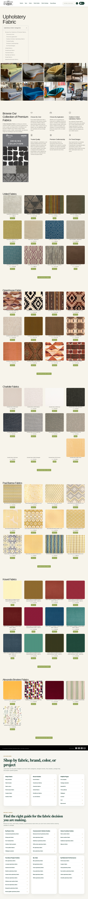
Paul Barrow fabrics (37, 793)
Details (54, 218)
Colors (30, 3)
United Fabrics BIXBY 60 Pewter (75, 214)
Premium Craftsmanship (12, 43)
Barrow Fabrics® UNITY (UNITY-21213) (54, 503)
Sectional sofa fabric (10, 867)
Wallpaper (63, 793)
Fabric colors (8, 786)
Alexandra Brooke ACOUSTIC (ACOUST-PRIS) (33, 699)
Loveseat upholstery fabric (11, 864)
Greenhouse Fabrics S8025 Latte (75, 335)
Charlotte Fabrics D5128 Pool (75, 432)
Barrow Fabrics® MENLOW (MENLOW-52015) (54, 553)
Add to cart (12, 218)
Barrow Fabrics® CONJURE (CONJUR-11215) (12, 553)
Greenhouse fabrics (37, 782)
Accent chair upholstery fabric (12, 874)
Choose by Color (10, 34)
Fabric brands (8, 782)
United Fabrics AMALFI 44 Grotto (12, 264)
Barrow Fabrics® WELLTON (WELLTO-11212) (33, 503)
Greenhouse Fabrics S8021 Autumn (75, 361)
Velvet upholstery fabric (66, 874)
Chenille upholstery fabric (66, 877)
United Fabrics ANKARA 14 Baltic (54, 239)
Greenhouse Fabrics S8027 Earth (33, 335)
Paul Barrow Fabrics (10, 55)
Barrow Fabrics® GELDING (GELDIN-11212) (75, 528)
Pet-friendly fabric (9, 840)
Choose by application (11, 36)
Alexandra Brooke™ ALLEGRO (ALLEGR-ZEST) (12, 699)
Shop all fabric (8, 779)
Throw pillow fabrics (10, 847)
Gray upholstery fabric (38, 871)
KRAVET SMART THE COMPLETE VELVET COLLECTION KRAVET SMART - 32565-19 (75, 600)
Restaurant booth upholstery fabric (41, 833)
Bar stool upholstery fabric (11, 884)
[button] (26, 27)
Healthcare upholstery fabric (39, 840)
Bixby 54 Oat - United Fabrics (33, 239)
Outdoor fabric (8, 796)
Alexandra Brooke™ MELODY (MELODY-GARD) (12, 725)
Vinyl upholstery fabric (66, 867)
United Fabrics (8, 48)
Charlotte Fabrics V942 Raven (12, 457)
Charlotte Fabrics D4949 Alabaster (33, 406)
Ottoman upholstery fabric (11, 877)
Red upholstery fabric (38, 864)
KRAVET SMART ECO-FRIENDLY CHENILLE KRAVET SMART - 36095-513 (54, 627)
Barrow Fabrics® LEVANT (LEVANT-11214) (54, 528)
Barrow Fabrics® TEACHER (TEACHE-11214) (75, 503)
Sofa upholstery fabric (10, 860)
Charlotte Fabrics (9, 52)
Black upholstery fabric (38, 874)
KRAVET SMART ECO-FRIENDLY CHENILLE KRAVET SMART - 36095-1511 (12, 653)
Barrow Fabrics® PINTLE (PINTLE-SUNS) (12, 528)
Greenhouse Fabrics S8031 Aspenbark (33, 310)
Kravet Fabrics (8, 57)
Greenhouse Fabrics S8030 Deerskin (54, 310)
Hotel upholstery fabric (38, 837)
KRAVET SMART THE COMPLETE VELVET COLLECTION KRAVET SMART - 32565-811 (54, 653)
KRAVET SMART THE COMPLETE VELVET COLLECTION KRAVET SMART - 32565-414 (33, 600)
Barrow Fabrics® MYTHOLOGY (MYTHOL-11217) (33, 528)
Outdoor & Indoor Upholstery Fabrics (15, 39)
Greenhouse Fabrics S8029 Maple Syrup (75, 310)
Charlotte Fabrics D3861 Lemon (75, 457)
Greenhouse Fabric (10, 50)
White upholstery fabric (38, 877)
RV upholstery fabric (37, 847)
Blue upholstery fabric (38, 860)
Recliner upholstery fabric (11, 871)
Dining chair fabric (9, 837)
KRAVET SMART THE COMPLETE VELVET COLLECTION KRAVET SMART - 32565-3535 (75, 653)
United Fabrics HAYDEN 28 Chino (12, 214)
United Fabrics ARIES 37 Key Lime (12, 239)
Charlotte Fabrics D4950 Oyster (12, 406)
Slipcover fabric (64, 844)
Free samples (63, 779)
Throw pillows (64, 789)
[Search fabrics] (77, 3)
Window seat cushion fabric (11, 881)
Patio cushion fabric (65, 833)
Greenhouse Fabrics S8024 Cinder (12, 361)
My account (63, 803)
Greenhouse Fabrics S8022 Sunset (54, 361)
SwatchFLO (63, 786)
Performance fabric (9, 789)
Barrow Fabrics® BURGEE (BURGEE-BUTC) (33, 553)
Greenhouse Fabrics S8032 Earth (12, 310)
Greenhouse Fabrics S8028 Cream (12, 335)
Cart (62, 800)
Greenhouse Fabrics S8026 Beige (54, 335)
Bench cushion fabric (65, 837)
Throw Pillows (53, 3)
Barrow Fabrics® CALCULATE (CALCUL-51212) (12, 503)
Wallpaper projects (9, 850)
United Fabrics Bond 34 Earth (75, 264)
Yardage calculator (65, 782)
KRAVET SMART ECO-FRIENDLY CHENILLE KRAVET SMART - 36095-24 (54, 600)
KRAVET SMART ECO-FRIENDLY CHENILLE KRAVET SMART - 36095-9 (12, 627)
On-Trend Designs (10, 45)
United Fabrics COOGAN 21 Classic (54, 214)
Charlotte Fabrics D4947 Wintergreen (75, 406)
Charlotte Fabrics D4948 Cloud (54, 406)
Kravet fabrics (36, 779)
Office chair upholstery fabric (39, 844)
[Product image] (12, 204)
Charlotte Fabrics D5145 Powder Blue (33, 432)
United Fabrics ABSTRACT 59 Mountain (54, 264)
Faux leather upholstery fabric (67, 871)
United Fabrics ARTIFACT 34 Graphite (33, 214)
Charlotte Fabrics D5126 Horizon (54, 457)
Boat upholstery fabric (38, 850)
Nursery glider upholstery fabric (12, 891)
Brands (21, 3)
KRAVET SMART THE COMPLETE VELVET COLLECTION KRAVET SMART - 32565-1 (12, 600)
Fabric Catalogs (44, 3)
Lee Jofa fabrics (36, 796)
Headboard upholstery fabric (67, 840)
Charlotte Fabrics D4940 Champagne (33, 457)
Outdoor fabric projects (10, 844)
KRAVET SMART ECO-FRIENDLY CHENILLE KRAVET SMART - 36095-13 (75, 627)
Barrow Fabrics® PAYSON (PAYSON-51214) (75, 553)
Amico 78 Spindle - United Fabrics (76, 239)
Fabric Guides (36, 3)
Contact (62, 796)
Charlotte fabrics (37, 786)
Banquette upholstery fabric (11, 888)
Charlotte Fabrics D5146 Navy (12, 432)
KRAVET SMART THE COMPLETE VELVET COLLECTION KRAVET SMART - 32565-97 (33, 627)
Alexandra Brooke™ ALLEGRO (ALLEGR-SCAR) (54, 699)
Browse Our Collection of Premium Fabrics (15, 32)
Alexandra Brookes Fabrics (11, 59)
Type (26, 3)
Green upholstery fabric (38, 867)
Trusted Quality (10, 41)
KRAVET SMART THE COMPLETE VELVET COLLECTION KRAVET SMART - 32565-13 (33, 653)
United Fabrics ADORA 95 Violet (33, 264)
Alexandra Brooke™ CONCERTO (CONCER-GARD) (75, 699)
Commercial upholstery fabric (12, 833)
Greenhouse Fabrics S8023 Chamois (33, 361)
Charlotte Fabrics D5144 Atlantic (54, 432)
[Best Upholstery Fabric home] (8, 3)
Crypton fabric (8, 793)
